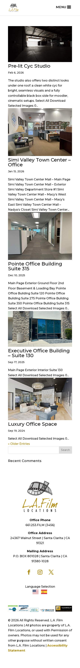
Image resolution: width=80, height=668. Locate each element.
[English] (36, 592)
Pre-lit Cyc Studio (29, 66)
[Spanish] (44, 592)
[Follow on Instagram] (40, 572)
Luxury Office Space (32, 424)
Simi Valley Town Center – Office (39, 162)
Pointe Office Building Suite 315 (35, 266)
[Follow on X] (51, 572)
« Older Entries (19, 444)
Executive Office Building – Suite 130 (39, 353)
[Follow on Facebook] (29, 572)
